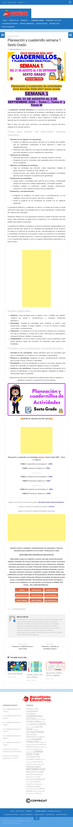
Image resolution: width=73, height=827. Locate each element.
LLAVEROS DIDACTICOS (38, 764)
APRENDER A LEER (32, 709)
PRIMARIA (20, 2)
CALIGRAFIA (31, 714)
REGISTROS (36, 789)
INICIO (4, 2)
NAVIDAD (41, 779)
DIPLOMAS (30, 732)
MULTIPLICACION (32, 779)
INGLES (38, 747)
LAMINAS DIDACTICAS (34, 753)
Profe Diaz (51, 506)
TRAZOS (38, 793)
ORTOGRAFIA (29, 781)
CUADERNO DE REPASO (10, 23)
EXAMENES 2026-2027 (53, 20)
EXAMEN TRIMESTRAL (34, 740)
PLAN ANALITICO (38, 784)
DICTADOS (35, 729)
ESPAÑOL (39, 732)
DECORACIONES (33, 721)
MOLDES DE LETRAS (35, 772)
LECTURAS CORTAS (33, 759)
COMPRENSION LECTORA (34, 717)
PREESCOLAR (12, 2)
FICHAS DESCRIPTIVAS (39, 744)
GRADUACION (30, 747)
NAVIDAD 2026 (54, 23)
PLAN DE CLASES (38, 20)
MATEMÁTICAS (35, 769)
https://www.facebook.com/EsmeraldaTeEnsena (51, 502)
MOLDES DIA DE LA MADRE (33, 777)
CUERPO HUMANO (40, 719)
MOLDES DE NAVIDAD (34, 774)
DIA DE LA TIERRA (30, 727)
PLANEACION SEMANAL (19, 609)
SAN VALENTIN (30, 793)
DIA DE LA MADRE (38, 724)
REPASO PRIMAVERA (27, 23)
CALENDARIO (32, 711)
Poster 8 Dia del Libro (15, 674)
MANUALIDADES (42, 23)
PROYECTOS (29, 789)
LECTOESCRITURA (33, 757)
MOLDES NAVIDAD (8, 27)
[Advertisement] (36, 278)
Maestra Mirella (16, 49)
